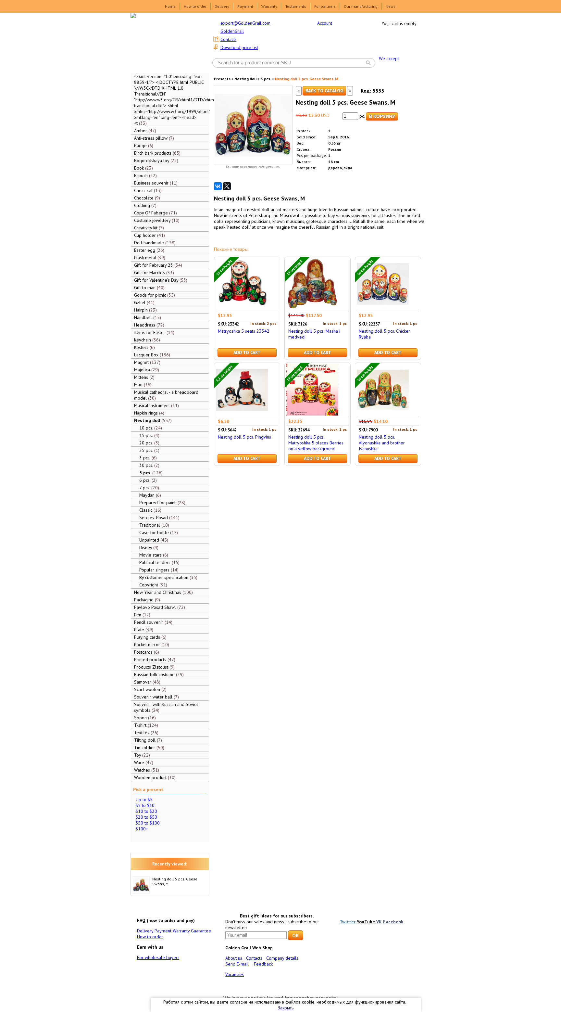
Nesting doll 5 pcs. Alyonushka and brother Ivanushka (382, 443)
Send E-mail (237, 964)
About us (233, 958)
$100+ (142, 829)
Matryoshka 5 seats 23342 (243, 331)
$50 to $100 (148, 823)
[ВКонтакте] (218, 186)
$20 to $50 (146, 817)
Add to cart (247, 352)
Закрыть (285, 1008)
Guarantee (201, 931)
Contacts (228, 39)
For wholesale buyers (158, 957)
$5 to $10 (145, 805)
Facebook (393, 922)
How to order (195, 6)
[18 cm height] (383, 414)
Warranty (269, 6)
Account (324, 23)
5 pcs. (266, 78)
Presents (222, 78)
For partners (325, 6)
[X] (227, 186)
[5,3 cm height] (242, 414)
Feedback (263, 964)
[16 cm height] (383, 308)
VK (379, 922)
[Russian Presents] (165, 42)
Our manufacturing (361, 6)
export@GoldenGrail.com (245, 23)
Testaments (295, 6)
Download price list (239, 47)
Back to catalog (324, 91)
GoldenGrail (232, 31)
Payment (245, 6)
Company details (282, 958)
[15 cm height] (242, 308)
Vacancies (234, 974)
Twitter (348, 922)
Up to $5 (144, 799)
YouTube (366, 922)
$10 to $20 (146, 811)
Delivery (222, 6)
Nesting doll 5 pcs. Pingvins (244, 437)
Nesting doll (245, 78)
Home (170, 6)
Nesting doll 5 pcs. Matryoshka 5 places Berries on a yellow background (315, 443)
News (390, 6)
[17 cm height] (312, 308)
